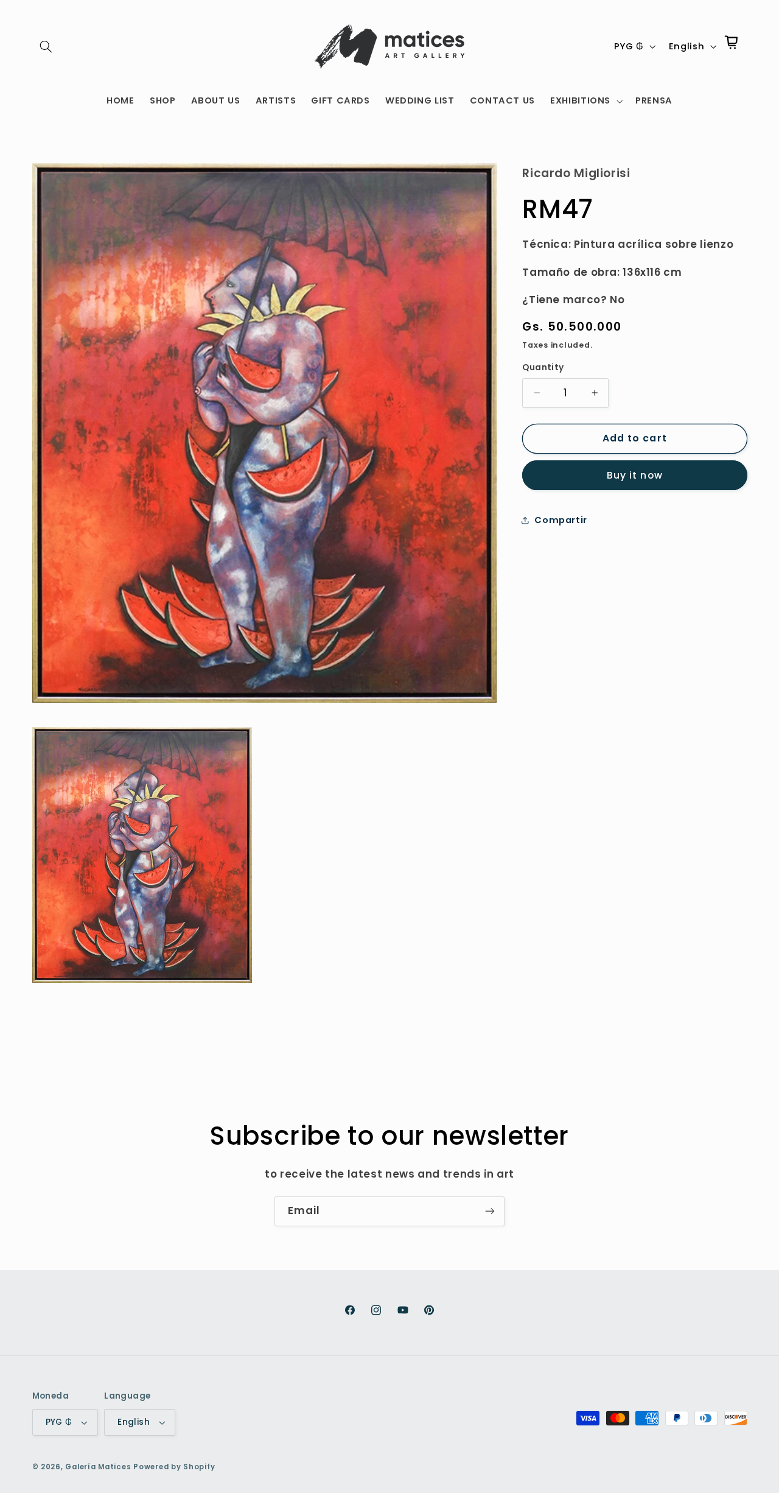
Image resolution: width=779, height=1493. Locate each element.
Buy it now (635, 475)
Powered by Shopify (174, 1467)
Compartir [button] (560, 520)
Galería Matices (98, 1467)
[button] (46, 46)
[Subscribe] (490, 1211)
